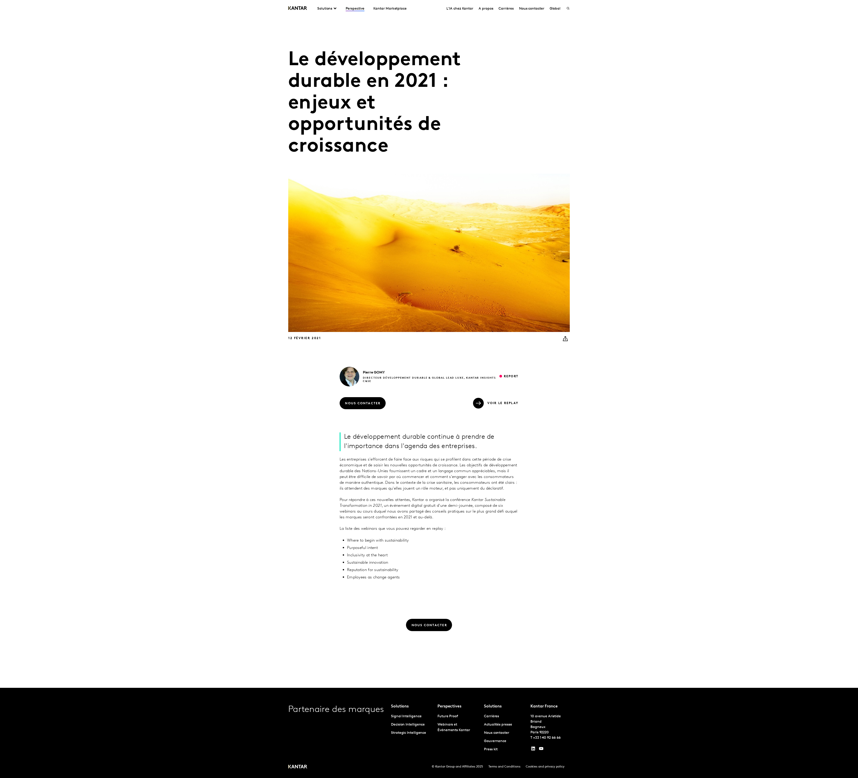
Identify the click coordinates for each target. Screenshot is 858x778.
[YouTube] (533, 749)
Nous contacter (531, 8)
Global (555, 8)
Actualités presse (498, 724)
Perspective (355, 8)
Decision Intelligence (408, 724)
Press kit (491, 749)
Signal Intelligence (406, 716)
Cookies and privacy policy (545, 766)
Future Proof (447, 716)
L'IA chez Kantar (459, 8)
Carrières (505, 8)
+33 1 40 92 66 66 (547, 738)
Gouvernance (495, 741)
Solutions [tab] (324, 8)
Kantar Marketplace (390, 8)
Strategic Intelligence (408, 733)
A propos (486, 8)
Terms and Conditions (504, 766)
